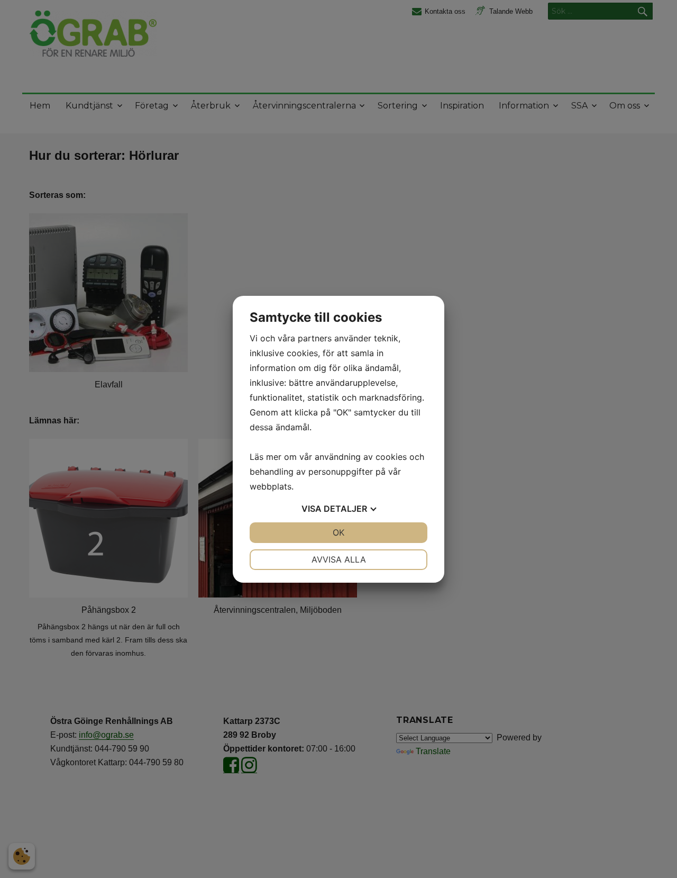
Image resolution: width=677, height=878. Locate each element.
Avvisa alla (339, 559)
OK (338, 532)
